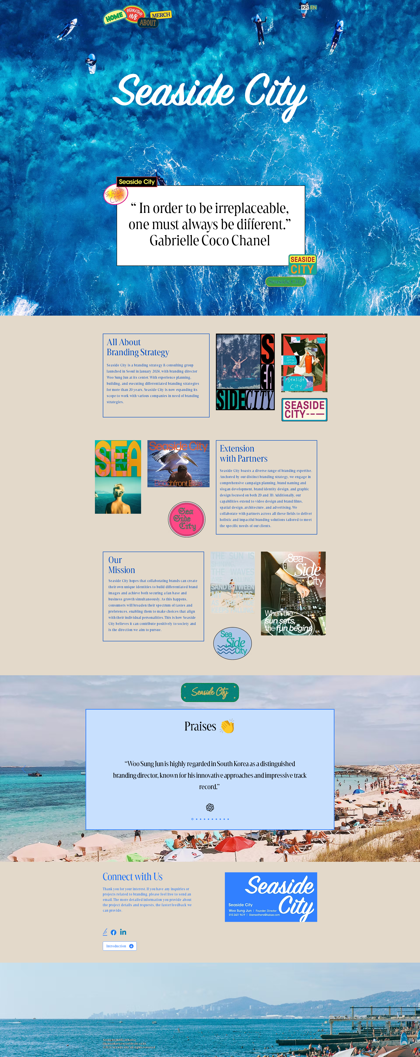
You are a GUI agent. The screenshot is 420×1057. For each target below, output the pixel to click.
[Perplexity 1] (220, 819)
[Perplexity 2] (224, 819)
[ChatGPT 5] (208, 819)
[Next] (396, 769)
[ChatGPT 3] (200, 819)
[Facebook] (113, 932)
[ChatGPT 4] (204, 819)
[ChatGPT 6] (212, 819)
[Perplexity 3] (228, 819)
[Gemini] (216, 819)
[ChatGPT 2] (196, 819)
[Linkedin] (123, 932)
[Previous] (24, 769)
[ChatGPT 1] (192, 819)
